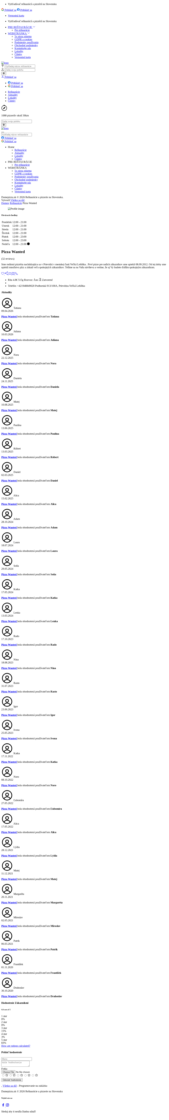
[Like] (3, 274)
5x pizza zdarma (23, 36)
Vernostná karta (16, 15)
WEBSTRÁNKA (17, 33)
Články (18, 54)
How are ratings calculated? (15, 1045)
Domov (5, 203)
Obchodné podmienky (26, 45)
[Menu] (10, 274)
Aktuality (13, 94)
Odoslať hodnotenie (12, 1080)
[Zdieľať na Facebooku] (7, 274)
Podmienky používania (26, 42)
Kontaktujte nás (23, 48)
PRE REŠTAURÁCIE (20, 27)
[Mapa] (13, 274)
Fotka (4, 1068)
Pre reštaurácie (22, 30)
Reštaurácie (14, 91)
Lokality (19, 51)
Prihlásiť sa (10, 10)
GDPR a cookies (23, 39)
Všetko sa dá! (17, 200)
